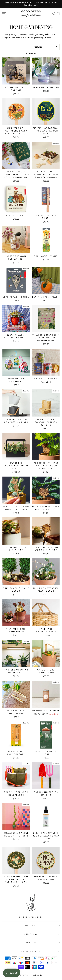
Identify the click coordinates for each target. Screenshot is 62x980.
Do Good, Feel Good (31, 917)
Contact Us (31, 934)
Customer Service (31, 951)
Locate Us (31, 926)
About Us (31, 943)
